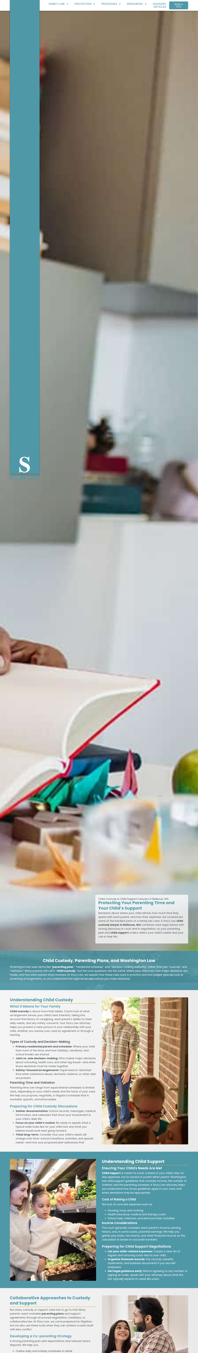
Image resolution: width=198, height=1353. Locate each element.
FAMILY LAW (57, 3)
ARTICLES (160, 6)
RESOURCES (135, 3)
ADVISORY (159, 3)
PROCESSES (109, 3)
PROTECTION (83, 3)
